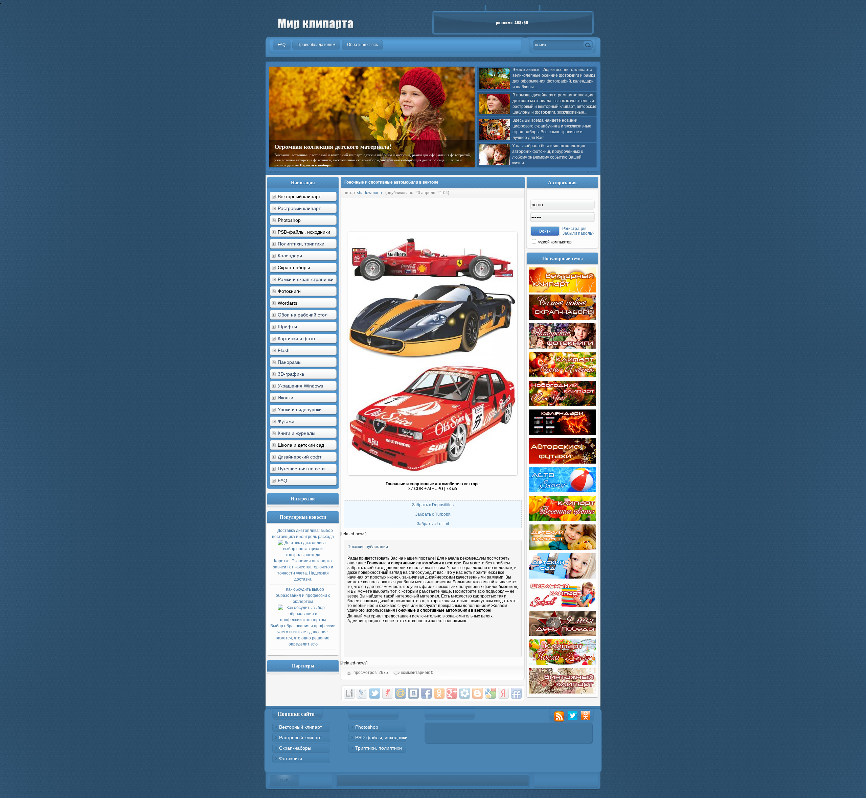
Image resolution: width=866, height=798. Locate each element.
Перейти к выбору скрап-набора (357, 160)
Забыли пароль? (578, 233)
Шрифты (287, 326)
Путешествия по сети (301, 468)
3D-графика (291, 374)
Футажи (286, 421)
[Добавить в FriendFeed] (516, 693)
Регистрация (574, 228)
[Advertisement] (463, 213)
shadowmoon (369, 192)
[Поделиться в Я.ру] (387, 693)
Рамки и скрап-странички (306, 279)
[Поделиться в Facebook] (426, 693)
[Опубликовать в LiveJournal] (362, 693)
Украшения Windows (300, 386)
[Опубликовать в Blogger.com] (477, 693)
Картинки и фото (296, 338)
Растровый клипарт (299, 208)
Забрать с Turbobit (432, 514)
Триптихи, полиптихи (378, 748)
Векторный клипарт (300, 727)
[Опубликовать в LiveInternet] (349, 693)
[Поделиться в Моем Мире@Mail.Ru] (400, 693)
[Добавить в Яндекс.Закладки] (503, 693)
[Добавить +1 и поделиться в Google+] (452, 693)
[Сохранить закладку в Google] (490, 693)
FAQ (282, 480)
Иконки (285, 397)
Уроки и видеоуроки (300, 409)
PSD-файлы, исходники (381, 737)
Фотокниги (290, 758)
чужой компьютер (554, 242)
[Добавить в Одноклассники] (439, 693)
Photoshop (366, 727)
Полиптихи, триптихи (301, 244)
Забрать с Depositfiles (433, 504)
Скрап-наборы (295, 748)
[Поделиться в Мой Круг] (464, 693)
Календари (290, 255)
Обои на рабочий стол (302, 315)
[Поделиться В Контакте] (413, 693)
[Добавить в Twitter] (374, 693)
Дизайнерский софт (299, 457)
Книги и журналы (296, 433)
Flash (284, 350)
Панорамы (289, 362)
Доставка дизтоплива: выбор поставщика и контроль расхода (303, 555)
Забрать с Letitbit (433, 523)
